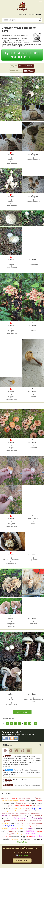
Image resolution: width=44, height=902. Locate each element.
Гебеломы (38, 816)
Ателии (22, 801)
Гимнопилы (21, 821)
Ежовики (30, 830)
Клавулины (15, 836)
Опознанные (29, 71)
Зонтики (30, 833)
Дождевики (29, 828)
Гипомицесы (36, 820)
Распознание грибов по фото (21, 848)
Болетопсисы (16, 808)
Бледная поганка (19, 806)
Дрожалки (11, 831)
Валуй (17, 811)
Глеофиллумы (37, 823)
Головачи (18, 826)
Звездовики (10, 833)
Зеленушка (21, 834)
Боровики (37, 808)
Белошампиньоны (36, 803)
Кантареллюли (6, 836)
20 (30, 723)
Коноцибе (5, 839)
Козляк (29, 836)
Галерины (16, 816)
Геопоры (4, 818)
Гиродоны (4, 823)
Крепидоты (38, 839)
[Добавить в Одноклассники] (12, 738)
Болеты (26, 808)
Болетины (5, 808)
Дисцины (20, 829)
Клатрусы (23, 836)
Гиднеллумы (6, 821)
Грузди (12, 828)
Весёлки (27, 811)
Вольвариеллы (22, 813)
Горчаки (25, 826)
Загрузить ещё (22, 712)
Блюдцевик (28, 806)
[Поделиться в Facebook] (8, 738)
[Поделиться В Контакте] (4, 738)
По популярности (26, 66)
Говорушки (7, 825)
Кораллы (15, 839)
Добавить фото (22, 860)
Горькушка (32, 826)
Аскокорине (5, 801)
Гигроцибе (37, 818)
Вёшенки (5, 815)
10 (25, 723)
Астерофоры (14, 801)
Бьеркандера (6, 811)
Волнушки (39, 811)
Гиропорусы (14, 823)
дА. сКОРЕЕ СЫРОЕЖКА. (21, 780)
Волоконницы (7, 813)
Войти (23, 14)
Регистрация (36, 14)
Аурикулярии (30, 800)
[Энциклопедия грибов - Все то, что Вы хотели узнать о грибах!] (22, 7)
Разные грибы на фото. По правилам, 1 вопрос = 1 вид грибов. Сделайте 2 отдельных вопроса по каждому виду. (22, 772)
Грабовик (39, 826)
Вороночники (37, 813)
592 (35, 723)
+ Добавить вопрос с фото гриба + (22, 55)
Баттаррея (39, 801)
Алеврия (14, 798)
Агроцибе (5, 798)
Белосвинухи (21, 803)
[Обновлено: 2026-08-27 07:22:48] (40, 745)
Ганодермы (27, 816)
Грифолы (4, 829)
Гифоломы (25, 823)
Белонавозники (7, 803)
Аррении (39, 798)
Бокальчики (38, 805)
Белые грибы (7, 805)
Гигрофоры (20, 818)
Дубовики (21, 831)
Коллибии (37, 836)
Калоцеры (39, 834)
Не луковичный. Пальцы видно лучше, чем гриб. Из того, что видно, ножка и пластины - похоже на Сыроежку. (21, 787)
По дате (14, 66)
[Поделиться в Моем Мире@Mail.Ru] (16, 738)
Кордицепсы (25, 839)
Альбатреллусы (26, 798)
